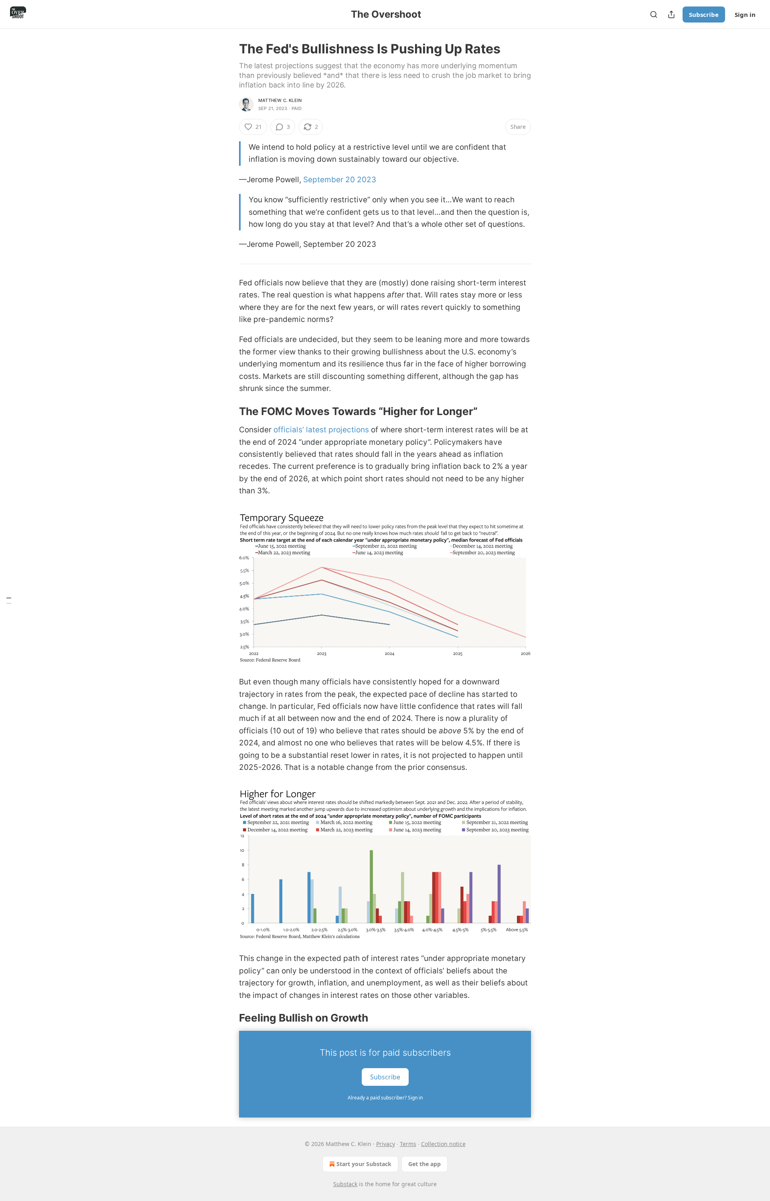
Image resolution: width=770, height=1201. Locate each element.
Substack (345, 1184)
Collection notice (443, 1144)
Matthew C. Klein (280, 100)
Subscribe (704, 14)
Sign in (745, 14)
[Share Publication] (671, 14)
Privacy (385, 1144)
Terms (408, 1144)
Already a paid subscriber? (385, 1097)
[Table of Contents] (8, 601)
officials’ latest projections (321, 429)
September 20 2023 (339, 179)
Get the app (424, 1164)
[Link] (227, 411)
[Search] (654, 14)
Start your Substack (363, 1164)
